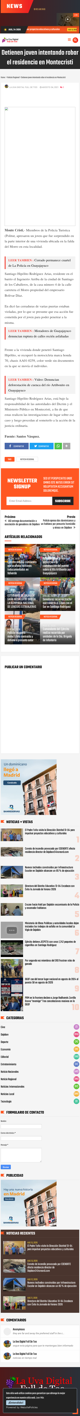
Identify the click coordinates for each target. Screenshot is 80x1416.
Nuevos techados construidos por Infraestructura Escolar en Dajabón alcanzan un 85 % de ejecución (49, 869)
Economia (5, 1049)
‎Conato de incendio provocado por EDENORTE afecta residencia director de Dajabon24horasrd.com (50, 850)
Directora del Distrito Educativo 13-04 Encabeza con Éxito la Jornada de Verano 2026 (50, 888)
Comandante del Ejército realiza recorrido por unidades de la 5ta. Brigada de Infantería (57, 634)
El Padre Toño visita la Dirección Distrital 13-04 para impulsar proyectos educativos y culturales (50, 832)
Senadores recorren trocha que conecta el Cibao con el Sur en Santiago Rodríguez (57, 603)
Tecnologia (6, 1101)
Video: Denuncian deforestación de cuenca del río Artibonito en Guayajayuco (38, 384)
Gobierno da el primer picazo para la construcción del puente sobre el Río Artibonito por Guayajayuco (57, 566)
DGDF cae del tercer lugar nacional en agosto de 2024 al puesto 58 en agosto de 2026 (51, 981)
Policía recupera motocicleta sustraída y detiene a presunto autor (20, 636)
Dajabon (5, 1034)
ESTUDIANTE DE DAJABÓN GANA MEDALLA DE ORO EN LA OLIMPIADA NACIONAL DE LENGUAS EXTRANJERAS (21, 601)
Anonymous (19, 1329)
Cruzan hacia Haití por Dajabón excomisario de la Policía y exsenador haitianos (52, 906)
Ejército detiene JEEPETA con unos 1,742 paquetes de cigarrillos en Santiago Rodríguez (50, 944)
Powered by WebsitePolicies (22, 1407)
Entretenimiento (8, 1064)
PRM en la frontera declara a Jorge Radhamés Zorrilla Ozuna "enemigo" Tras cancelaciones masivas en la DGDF (50, 1001)
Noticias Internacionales (12, 1086)
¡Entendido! (15, 1402)
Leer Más (40, 1398)
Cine (3, 1027)
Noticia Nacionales (10, 1072)
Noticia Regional (27, 459)
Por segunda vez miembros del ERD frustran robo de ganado (50, 962)
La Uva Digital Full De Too (25, 1341)
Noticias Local (7, 1094)
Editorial (5, 1057)
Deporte (4, 1042)
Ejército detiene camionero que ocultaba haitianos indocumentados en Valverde (21, 568)
